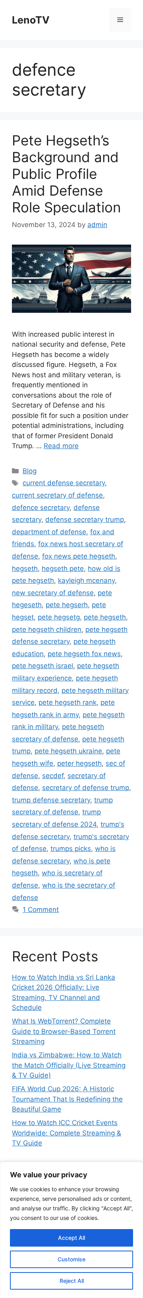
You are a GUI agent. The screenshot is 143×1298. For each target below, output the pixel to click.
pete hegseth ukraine (68, 751)
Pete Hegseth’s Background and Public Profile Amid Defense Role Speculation (66, 174)
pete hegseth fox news (84, 654)
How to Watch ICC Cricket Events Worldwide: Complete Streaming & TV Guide (66, 1133)
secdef (53, 776)
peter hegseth (79, 763)
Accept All (71, 1237)
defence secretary (41, 508)
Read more (61, 446)
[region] (71, 1230)
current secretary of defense (57, 495)
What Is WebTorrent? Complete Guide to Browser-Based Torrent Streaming (64, 1031)
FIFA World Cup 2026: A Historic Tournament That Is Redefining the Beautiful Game (67, 1099)
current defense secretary (64, 483)
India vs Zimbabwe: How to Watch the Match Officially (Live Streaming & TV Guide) (69, 1065)
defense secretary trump (84, 520)
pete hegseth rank (68, 702)
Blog (30, 471)
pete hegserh (67, 605)
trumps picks (70, 849)
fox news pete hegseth (78, 556)
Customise (71, 1259)
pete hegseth (105, 617)
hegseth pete (63, 569)
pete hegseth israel (42, 666)
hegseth (25, 569)
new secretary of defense (53, 593)
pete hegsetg (59, 617)
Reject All (72, 1280)
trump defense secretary (51, 800)
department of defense (49, 532)
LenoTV (31, 20)
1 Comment (41, 910)
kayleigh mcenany (86, 580)
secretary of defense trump (85, 788)
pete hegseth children (46, 629)
